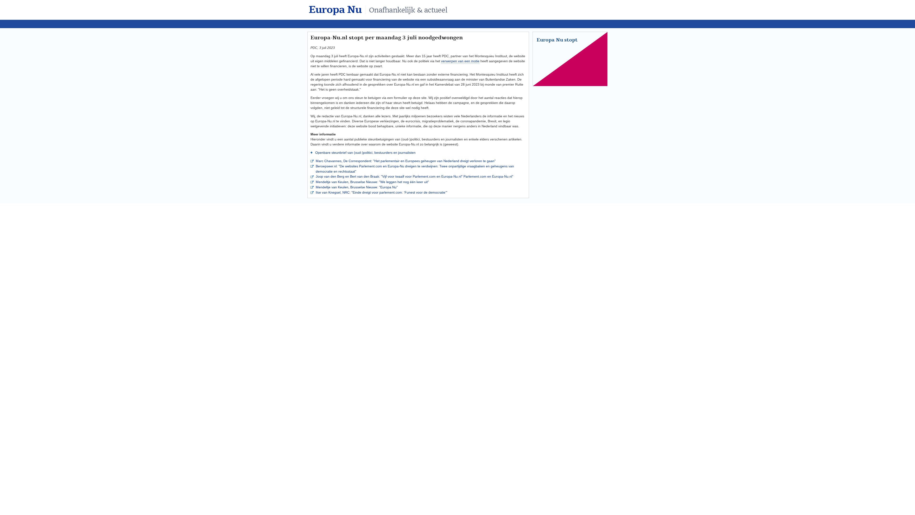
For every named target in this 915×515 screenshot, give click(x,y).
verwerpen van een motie (460, 61)
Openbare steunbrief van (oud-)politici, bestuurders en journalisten (365, 152)
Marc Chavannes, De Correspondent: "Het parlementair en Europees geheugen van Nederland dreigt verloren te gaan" (405, 161)
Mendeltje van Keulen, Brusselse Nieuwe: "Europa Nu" (356, 187)
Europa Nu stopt (557, 40)
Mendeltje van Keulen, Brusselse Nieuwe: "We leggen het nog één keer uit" (372, 182)
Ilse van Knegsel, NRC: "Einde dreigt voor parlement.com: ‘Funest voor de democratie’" (381, 192)
